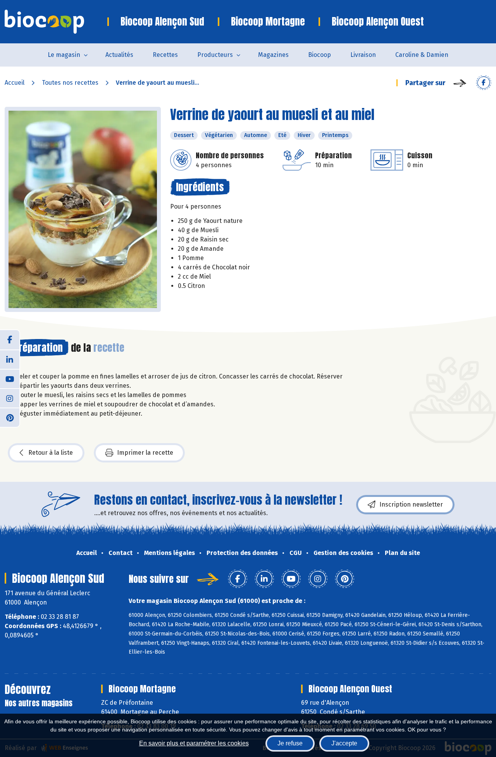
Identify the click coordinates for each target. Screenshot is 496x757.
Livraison (363, 54)
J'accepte (344, 743)
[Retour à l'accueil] (56, 22)
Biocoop (319, 54)
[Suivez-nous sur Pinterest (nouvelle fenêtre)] (9, 417)
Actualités (119, 54)
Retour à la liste (50, 452)
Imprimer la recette (145, 452)
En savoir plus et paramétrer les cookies (194, 743)
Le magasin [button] (64, 54)
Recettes (165, 54)
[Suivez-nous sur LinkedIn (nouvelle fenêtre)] (9, 359)
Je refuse (290, 743)
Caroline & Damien (421, 54)
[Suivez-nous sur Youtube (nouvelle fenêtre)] (9, 378)
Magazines (273, 54)
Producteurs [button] (215, 54)
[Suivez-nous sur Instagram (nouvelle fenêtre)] (9, 398)
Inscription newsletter (411, 504)
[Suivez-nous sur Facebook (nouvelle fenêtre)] (9, 339)
